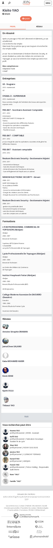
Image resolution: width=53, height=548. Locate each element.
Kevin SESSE (7, 376)
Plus (26, 416)
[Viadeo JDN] (39, 531)
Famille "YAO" (15, 481)
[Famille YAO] (5, 481)
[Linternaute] (13, 527)
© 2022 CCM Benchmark (37, 510)
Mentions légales (42, 508)
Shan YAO (14, 445)
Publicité (28, 506)
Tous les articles (13, 510)
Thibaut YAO (8, 405)
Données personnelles (12, 508)
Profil (13, 26)
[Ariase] (13, 536)
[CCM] (39, 521)
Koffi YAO (14, 436)
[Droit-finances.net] (39, 526)
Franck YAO (14, 465)
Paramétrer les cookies (28, 508)
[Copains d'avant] (13, 531)
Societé (44, 506)
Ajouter (27, 18)
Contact (21, 506)
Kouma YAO (15, 430)
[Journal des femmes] (13, 522)
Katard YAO (14, 459)
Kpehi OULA (8, 390)
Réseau (39, 26)
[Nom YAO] (5, 474)
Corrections (24, 510)
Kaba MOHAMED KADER (13, 361)
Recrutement (37, 506)
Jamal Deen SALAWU (12, 346)
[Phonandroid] (39, 536)
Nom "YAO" (14, 474)
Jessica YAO (15, 452)
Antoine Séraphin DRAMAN (15, 331)
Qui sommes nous (12, 506)
